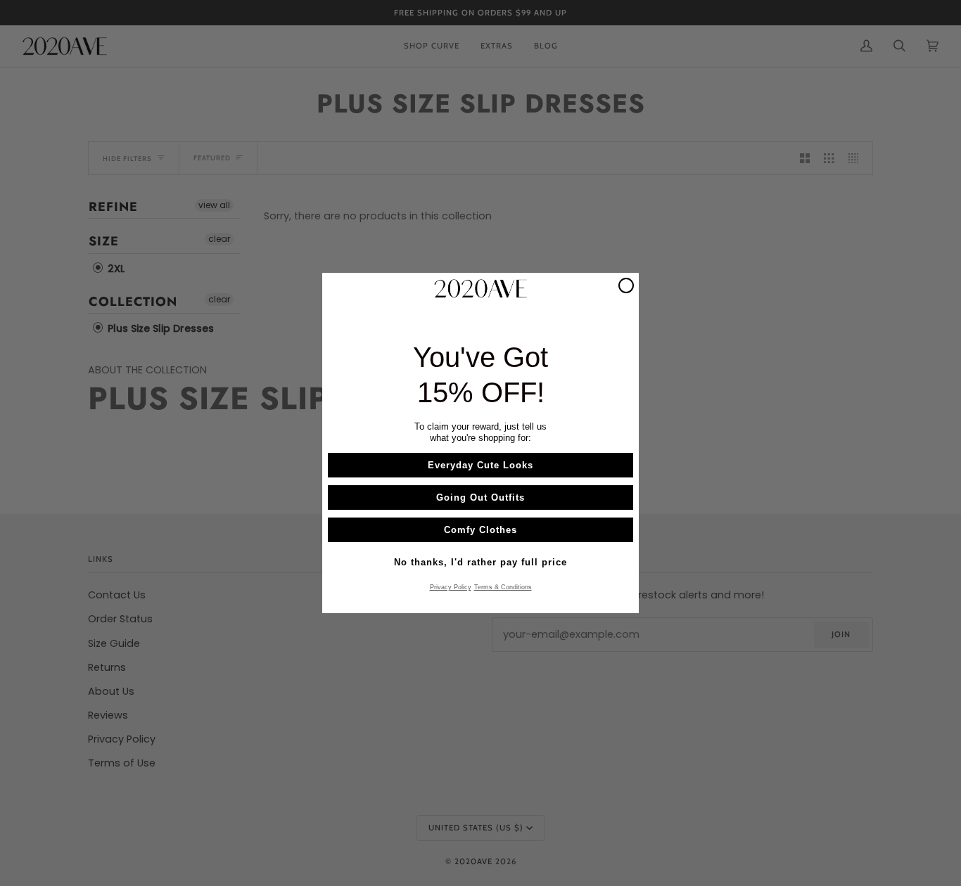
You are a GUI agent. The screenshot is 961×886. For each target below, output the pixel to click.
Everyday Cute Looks (480, 465)
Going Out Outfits (480, 497)
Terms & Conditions (503, 587)
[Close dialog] (626, 285)
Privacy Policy (450, 587)
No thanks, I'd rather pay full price (480, 562)
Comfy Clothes (480, 530)
